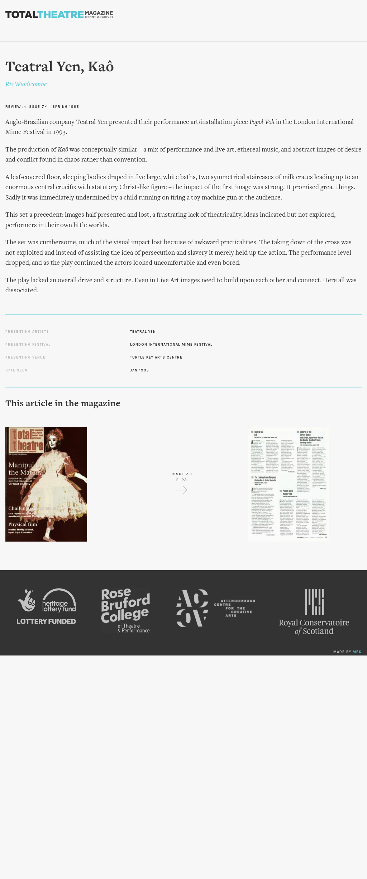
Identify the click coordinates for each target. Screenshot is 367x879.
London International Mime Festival (171, 344)
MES (357, 652)
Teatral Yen (143, 332)
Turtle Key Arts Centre (156, 357)
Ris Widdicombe (26, 84)
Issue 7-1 (38, 107)
